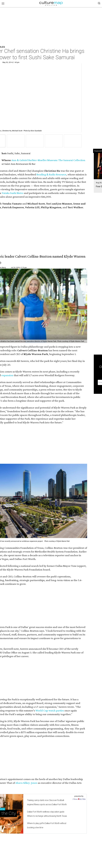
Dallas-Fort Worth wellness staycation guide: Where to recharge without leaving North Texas (47, 813)
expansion (7, 375)
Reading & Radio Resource (51, 174)
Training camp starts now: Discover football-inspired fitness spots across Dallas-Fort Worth (47, 802)
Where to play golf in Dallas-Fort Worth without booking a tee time (46, 825)
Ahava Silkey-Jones (26, 782)
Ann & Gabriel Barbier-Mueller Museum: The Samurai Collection (48, 160)
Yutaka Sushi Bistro (12, 193)
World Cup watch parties (49, 710)
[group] (15, 141)
